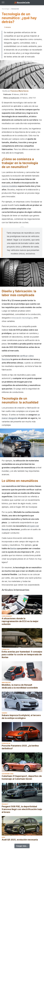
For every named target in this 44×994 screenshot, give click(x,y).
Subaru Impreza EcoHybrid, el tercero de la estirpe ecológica (21, 716)
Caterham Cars (7, 774)
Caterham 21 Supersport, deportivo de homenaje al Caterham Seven (22, 777)
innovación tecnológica (22, 318)
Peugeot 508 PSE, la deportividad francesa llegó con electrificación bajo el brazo (22, 809)
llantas (13, 548)
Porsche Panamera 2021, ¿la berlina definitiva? (20, 747)
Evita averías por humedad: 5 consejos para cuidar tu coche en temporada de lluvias (22, 654)
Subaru (4, 713)
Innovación (15, 9)
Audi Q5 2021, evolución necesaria (20, 839)
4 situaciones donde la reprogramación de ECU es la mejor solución (20, 621)
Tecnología (5, 9)
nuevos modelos (9, 186)
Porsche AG (6, 743)
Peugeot (5, 804)
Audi (3, 837)
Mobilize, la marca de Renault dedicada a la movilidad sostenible (20, 686)
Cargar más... (22, 846)
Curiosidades (7, 616)
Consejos (5, 649)
